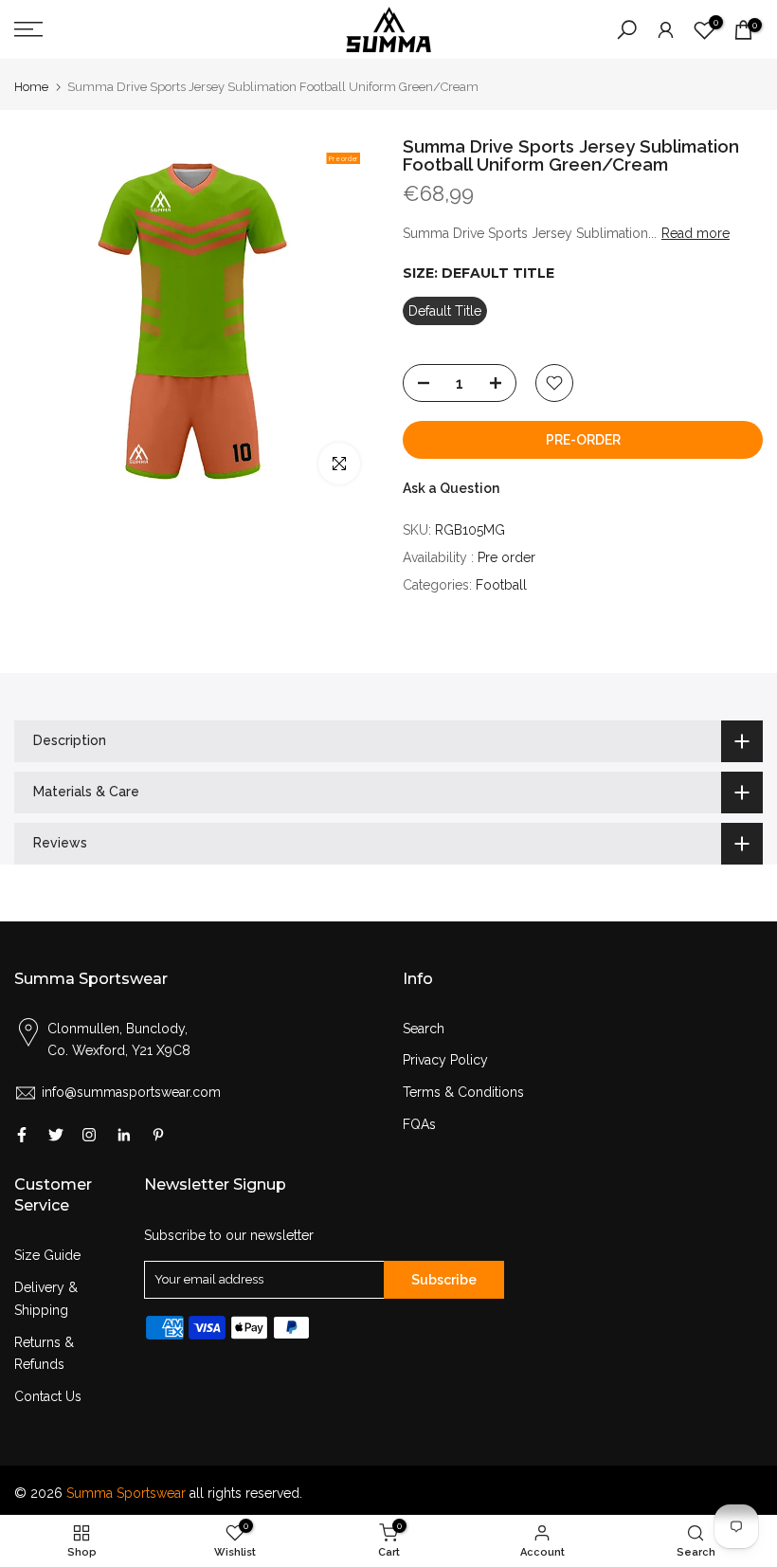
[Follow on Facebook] (21, 1134)
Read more (695, 233)
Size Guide (47, 1255)
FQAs (419, 1124)
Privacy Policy (445, 1059)
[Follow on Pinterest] (158, 1134)
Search (423, 1028)
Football (501, 584)
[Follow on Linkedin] (124, 1134)
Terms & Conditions (463, 1092)
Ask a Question (451, 488)
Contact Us (47, 1396)
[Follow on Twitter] (55, 1134)
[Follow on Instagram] (89, 1134)
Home (31, 87)
